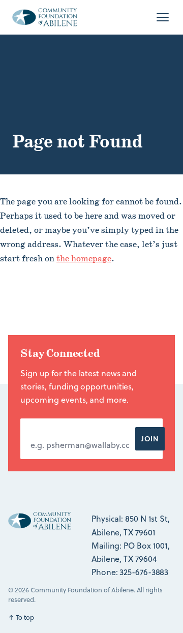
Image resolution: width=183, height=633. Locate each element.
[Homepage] (44, 17)
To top (21, 617)
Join (150, 438)
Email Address (61, 428)
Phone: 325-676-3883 (130, 572)
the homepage (83, 258)
